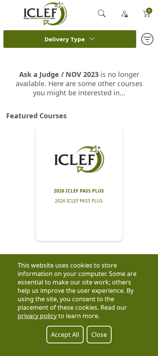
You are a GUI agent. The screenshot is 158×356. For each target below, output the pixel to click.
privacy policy (37, 316)
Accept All (65, 334)
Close (99, 334)
